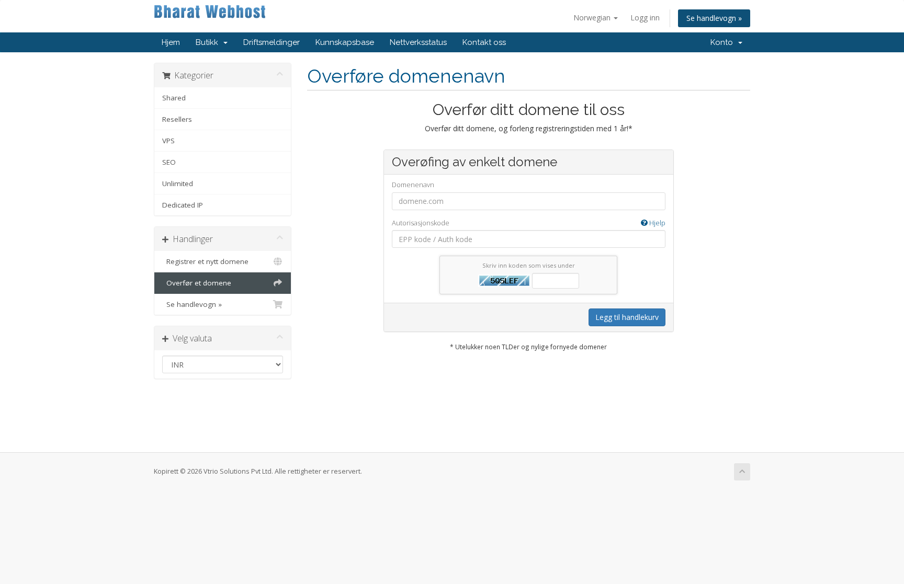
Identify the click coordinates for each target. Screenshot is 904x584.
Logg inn (645, 17)
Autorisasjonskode (528, 222)
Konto (723, 42)
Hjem (171, 42)
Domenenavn (413, 184)
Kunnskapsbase (344, 42)
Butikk (209, 42)
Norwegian (593, 17)
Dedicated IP (182, 205)
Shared (174, 97)
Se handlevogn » (714, 18)
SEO (169, 162)
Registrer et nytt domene (205, 261)
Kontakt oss (484, 42)
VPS (168, 140)
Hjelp (656, 222)
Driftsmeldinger (271, 42)
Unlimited (177, 183)
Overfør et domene (196, 283)
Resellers (177, 119)
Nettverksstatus (418, 42)
